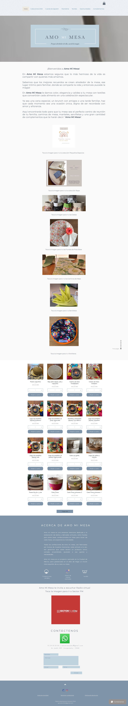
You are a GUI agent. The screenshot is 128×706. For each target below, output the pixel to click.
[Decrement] (29, 390)
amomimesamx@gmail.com (72, 645)
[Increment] (42, 390)
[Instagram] (67, 690)
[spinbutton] (35, 390)
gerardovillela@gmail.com (65, 703)
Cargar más (65, 511)
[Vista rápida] (35, 372)
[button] (104, 3)
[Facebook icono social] (64, 690)
